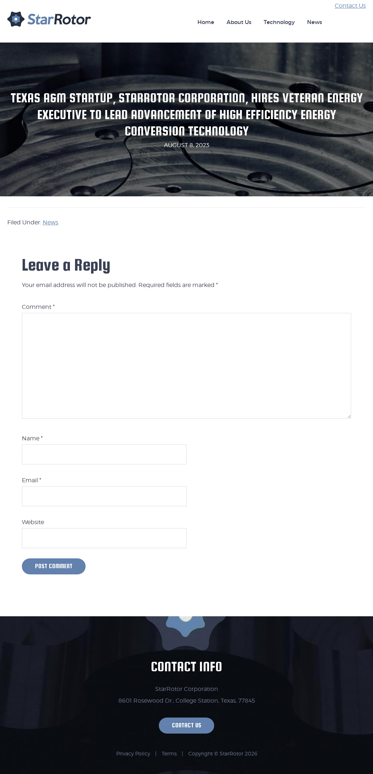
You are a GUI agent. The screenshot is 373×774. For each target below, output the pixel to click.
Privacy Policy (133, 753)
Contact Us (350, 5)
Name (32, 438)
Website (33, 522)
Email (31, 480)
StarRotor (49, 23)
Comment (38, 306)
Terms (169, 753)
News (50, 222)
